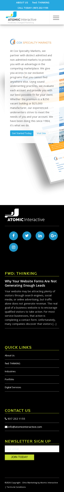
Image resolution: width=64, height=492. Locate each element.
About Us (10, 355)
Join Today (19, 457)
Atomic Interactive (49, 482)
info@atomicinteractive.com (25, 426)
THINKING (12, 363)
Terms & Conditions (16, 487)
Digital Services (13, 387)
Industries (10, 371)
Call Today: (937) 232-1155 (33, 7)
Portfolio (9, 379)
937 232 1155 (16, 418)
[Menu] (54, 17)
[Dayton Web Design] (26, 17)
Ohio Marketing (29, 482)
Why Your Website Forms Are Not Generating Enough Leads (31, 283)
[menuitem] (22, 3)
